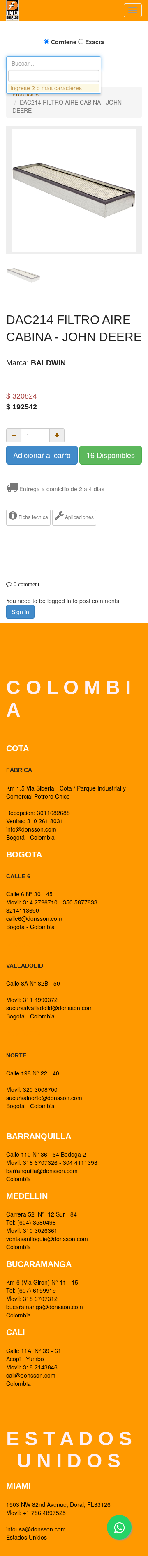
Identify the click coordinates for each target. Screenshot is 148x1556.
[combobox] (53, 76)
